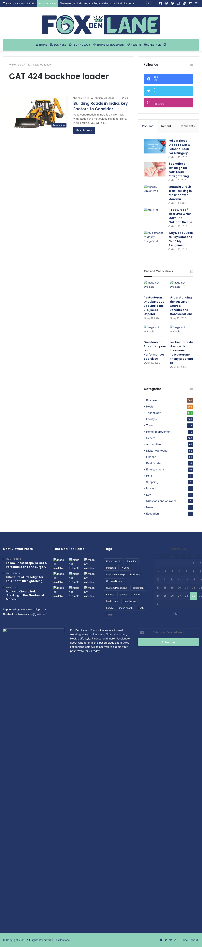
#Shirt (125, 567)
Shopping (152, 482)
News (149, 507)
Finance (151, 456)
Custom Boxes (114, 581)
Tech (141, 607)
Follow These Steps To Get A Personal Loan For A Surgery (179, 147)
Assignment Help (115, 574)
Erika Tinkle (82, 97)
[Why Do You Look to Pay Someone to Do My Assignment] (155, 238)
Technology (81, 44)
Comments (187, 126)
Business (59, 44)
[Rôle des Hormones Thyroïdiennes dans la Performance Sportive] (76, 592)
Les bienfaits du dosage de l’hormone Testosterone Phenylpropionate (181, 352)
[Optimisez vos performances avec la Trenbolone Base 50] (91, 578)
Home (42, 44)
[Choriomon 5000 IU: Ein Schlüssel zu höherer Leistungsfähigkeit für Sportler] (60, 564)
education (138, 587)
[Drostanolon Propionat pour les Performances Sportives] (155, 331)
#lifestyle (111, 567)
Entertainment (155, 469)
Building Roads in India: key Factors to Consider (100, 106)
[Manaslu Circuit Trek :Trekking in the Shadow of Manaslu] (155, 192)
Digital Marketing (156, 450)
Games (123, 594)
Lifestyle (154, 44)
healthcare (112, 601)
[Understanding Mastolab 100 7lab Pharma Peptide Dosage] (91, 592)
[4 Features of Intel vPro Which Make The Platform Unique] (155, 215)
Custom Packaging (116, 587)
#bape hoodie (113, 561)
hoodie (110, 607)
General (151, 438)
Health (135, 44)
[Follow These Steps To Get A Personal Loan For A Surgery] (155, 146)
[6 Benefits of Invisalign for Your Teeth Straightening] (155, 169)
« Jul (175, 613)
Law (149, 494)
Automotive (153, 444)
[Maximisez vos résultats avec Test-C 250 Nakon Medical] (60, 592)
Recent (166, 126)
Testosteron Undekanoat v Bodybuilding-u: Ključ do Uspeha (154, 306)
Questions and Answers (161, 501)
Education (152, 513)
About (194, 939)
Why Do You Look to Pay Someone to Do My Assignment (180, 239)
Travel (150, 425)
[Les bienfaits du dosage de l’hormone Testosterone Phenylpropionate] (181, 331)
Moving (150, 488)
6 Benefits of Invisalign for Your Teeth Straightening (178, 170)
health (136, 594)
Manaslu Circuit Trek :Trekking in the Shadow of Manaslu (180, 193)
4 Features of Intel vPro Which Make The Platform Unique (180, 216)
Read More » (84, 130)
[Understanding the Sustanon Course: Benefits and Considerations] (181, 287)
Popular (147, 126)
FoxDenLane (62, 939)
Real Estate (153, 463)
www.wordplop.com (33, 609)
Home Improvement (110, 44)
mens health (126, 607)
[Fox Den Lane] (101, 24)
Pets (149, 475)
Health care (129, 601)
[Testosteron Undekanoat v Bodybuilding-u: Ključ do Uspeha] (155, 287)
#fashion (132, 561)
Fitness (110, 594)
